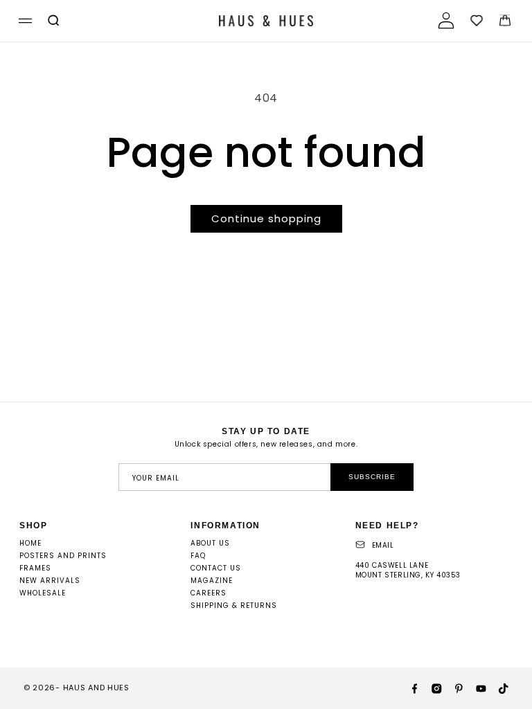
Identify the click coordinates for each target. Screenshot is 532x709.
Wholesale (42, 593)
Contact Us (215, 568)
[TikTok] (497, 687)
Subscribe (372, 477)
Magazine (211, 580)
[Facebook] (409, 687)
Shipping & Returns (233, 605)
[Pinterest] (453, 687)
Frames (35, 568)
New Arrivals (49, 580)
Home (30, 543)
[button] (23, 21)
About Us (210, 543)
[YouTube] (475, 687)
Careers (208, 593)
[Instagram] (431, 687)
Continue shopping (266, 218)
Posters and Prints (63, 555)
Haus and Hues (96, 687)
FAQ (198, 555)
